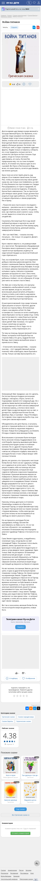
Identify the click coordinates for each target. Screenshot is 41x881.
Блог (32, 873)
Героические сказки (23, 721)
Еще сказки (20, 809)
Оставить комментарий (20, 833)
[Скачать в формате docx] (34, 27)
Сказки (3, 870)
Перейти (20, 627)
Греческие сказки (8, 717)
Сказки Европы (7, 721)
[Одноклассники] (31, 708)
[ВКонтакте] (27, 708)
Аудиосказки (12, 870)
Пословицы (24, 873)
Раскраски (4, 873)
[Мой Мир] (34, 708)
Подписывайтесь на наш (17, 9)
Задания (16, 876)
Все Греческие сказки (20, 815)
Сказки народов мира (26, 717)
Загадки (28, 870)
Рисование (14, 873)
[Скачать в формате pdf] (38, 27)
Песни (21, 870)
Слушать (14, 27)
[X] (38, 708)
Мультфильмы (6, 876)
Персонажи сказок (26, 879)
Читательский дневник (9, 879)
